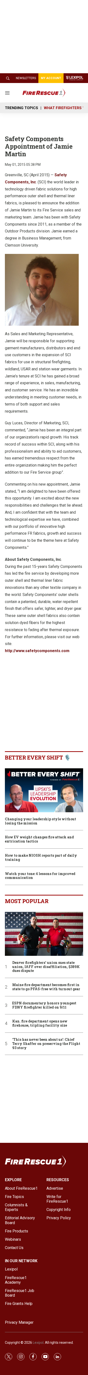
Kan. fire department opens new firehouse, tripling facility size (39, 1023)
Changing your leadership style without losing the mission (40, 821)
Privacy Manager (19, 1322)
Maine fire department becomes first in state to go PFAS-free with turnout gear (46, 987)
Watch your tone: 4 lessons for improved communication (40, 876)
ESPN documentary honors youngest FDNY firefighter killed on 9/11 (44, 1005)
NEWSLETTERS (26, 78)
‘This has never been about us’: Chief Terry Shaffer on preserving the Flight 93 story (46, 1044)
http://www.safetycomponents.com (37, 650)
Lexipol (38, 1342)
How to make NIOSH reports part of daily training (41, 858)
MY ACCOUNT (51, 78)
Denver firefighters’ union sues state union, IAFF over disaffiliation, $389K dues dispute (46, 967)
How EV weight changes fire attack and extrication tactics (39, 839)
